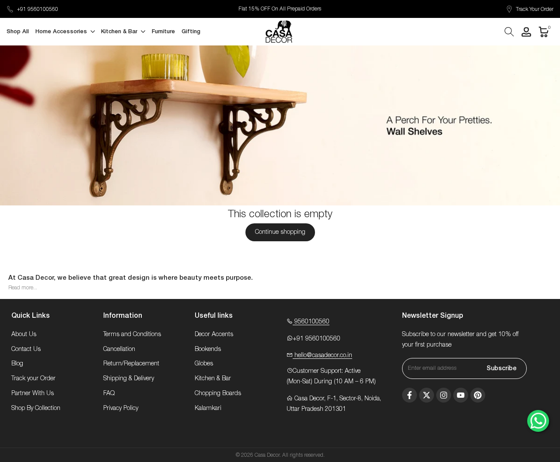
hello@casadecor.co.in (322, 355)
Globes (204, 364)
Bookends (208, 349)
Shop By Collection (35, 408)
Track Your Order (534, 9)
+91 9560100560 (37, 9)
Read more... (22, 287)
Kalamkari (208, 408)
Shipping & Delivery (128, 378)
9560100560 (311, 322)
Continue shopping (280, 232)
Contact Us (26, 349)
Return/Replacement (131, 364)
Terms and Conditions (132, 334)
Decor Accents (214, 334)
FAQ (109, 393)
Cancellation (119, 349)
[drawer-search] (509, 32)
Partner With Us (32, 393)
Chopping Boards (218, 393)
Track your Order (33, 378)
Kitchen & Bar (213, 378)
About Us (23, 334)
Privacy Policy (120, 408)
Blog (17, 364)
